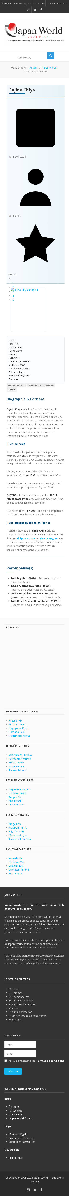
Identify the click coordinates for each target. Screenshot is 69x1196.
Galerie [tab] (12, 389)
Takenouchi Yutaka (20, 839)
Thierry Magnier (49, 538)
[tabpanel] (36, 502)
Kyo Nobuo (15, 873)
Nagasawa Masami (20, 789)
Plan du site (15, 1157)
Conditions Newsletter (22, 1141)
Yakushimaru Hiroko (20, 755)
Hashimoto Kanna (19, 735)
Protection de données (22, 1138)
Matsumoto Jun (18, 835)
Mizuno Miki (15, 720)
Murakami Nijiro (18, 827)
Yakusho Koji (16, 865)
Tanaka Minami (18, 770)
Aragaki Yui (15, 797)
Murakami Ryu (17, 766)
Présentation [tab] (15, 385)
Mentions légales (18, 1134)
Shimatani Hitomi (19, 869)
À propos (14, 1106)
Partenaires (15, 1110)
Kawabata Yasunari (20, 758)
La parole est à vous (20, 1118)
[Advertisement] (34, 669)
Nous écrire (15, 1114)
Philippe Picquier (26, 538)
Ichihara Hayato (18, 793)
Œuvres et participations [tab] (39, 385)
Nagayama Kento (19, 728)
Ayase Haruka (17, 804)
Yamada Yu (15, 858)
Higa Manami (16, 831)
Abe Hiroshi (15, 800)
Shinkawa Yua (16, 862)
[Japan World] (34, 32)
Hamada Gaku (17, 732)
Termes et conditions (50, 1060)
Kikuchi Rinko (16, 762)
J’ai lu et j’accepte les (36, 1060)
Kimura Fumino (17, 724)
